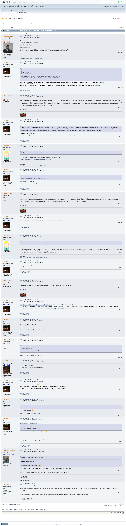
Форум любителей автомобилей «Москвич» (22, 6)
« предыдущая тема (109, 25)
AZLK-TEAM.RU (9, 339)
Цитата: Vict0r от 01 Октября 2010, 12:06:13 (28, 454)
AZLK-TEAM (6, 2)
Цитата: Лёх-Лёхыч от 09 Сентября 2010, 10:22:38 (29, 124)
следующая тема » (119, 25)
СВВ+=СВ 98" (24, 92)
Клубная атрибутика (25, 90)
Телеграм (40, 2)
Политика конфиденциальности (54, 524)
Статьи (19, 2)
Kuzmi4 (6, 399)
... (8, 28)
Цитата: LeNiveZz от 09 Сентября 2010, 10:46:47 (29, 174)
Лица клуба (33, 2)
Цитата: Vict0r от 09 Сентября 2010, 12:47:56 (28, 240)
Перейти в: (113, 512)
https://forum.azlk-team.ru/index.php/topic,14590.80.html (33, 165)
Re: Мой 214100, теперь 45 (30, 36)
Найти (121, 2)
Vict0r (6, 62)
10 (15, 28)
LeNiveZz (7, 145)
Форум (14, 2)
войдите (23, 10)
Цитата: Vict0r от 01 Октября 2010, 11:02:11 (28, 404)
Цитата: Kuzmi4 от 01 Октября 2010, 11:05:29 (28, 423)
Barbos (6, 484)
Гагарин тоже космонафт (8, 37)
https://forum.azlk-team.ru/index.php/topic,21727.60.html (36, 304)
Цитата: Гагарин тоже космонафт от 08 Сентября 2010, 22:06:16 (32, 66)
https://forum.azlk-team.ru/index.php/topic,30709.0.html (35, 159)
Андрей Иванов (9, 450)
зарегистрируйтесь (31, 10)
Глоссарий (26, 2)
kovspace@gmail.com (81, 524)
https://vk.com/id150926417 (36, 58)
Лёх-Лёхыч (8, 96)
